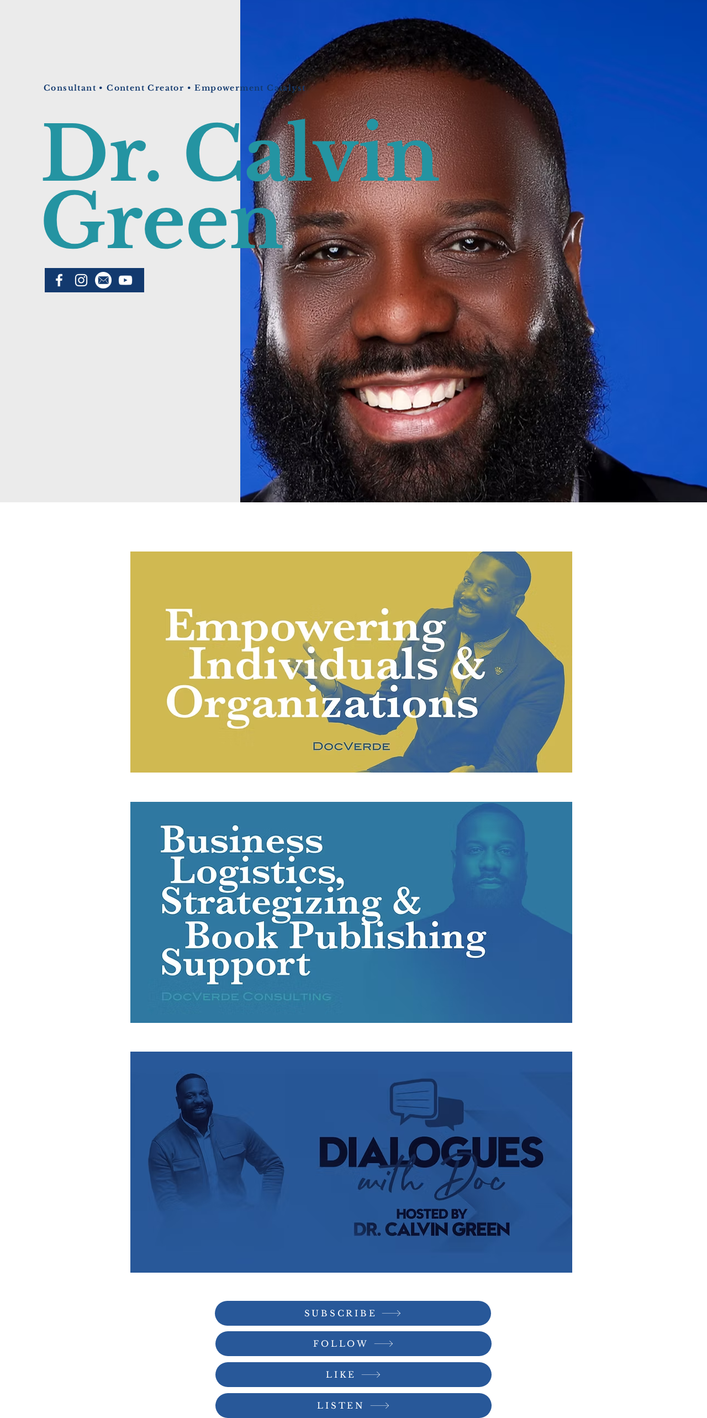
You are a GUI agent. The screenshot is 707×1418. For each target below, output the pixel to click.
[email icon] (103, 280)
